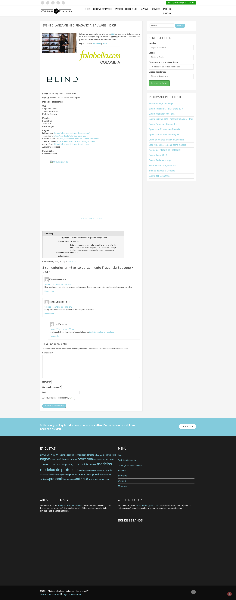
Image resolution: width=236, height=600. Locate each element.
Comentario (47, 353)
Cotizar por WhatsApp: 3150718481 (181, 3)
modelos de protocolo (59, 469)
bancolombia (101, 455)
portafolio (107, 470)
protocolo (56, 479)
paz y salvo (92, 470)
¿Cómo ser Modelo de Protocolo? (165, 150)
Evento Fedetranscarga (160, 160)
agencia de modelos (76, 455)
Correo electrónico (51, 387)
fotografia (65, 465)
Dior (113, 34)
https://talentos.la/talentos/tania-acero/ (71, 136)
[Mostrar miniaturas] (91, 219)
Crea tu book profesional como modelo (167, 145)
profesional (106, 475)
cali (57, 459)
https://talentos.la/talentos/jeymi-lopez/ (71, 144)
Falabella (97, 43)
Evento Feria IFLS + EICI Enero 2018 (166, 108)
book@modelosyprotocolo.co (101, 332)
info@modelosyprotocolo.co (70, 505)
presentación (44, 475)
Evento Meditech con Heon (162, 113)
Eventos (167, 9)
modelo (93, 465)
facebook (57, 465)
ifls (78, 465)
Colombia (64, 459)
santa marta (69, 479)
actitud (43, 455)
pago (85, 470)
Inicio (87, 9)
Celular (152, 53)
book (53, 459)
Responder (49, 291)
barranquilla (111, 455)
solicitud (81, 479)
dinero (103, 459)
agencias (89, 455)
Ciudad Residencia (157, 72)
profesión (44, 479)
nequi (80, 470)
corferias (73, 459)
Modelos (167, 13)
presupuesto (93, 474)
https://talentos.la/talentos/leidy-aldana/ (72, 133)
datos (99, 459)
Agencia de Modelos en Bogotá (164, 134)
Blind (105, 43)
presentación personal (59, 475)
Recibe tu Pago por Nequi (161, 103)
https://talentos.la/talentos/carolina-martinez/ (78, 139)
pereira (99, 470)
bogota (45, 459)
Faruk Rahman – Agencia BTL (163, 165)
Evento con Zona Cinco (160, 176)
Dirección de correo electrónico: (163, 62)
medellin (84, 464)
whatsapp (104, 479)
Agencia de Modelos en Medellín (164, 129)
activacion (53, 454)
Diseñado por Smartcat (50, 594)
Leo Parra (72, 261)
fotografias (73, 465)
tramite (96, 479)
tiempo (90, 479)
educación (110, 459)
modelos (104, 464)
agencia (63, 455)
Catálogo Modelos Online (126, 9)
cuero (95, 459)
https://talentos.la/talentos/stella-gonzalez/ (76, 141)
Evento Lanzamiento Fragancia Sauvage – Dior (171, 119)
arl (96, 455)
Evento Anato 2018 (158, 155)
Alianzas (144, 9)
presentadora (77, 474)
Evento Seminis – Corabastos (163, 124)
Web (44, 392)
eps (41, 465)
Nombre (46, 382)
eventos (48, 464)
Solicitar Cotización (102, 9)
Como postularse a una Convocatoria (166, 139)
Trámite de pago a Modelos (162, 170)
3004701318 (187, 426)
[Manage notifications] (229, 594)
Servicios (156, 9)
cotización (85, 459)
